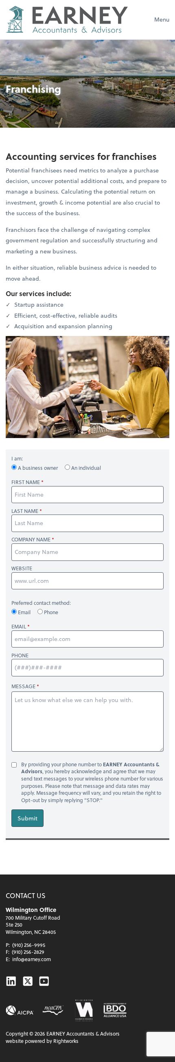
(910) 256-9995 (28, 945)
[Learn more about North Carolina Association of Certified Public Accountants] (52, 1010)
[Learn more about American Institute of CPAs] (20, 1010)
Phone (50, 612)
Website (21, 568)
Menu (161, 19)
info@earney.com (31, 959)
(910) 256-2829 (28, 951)
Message (23, 686)
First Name (25, 482)
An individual (85, 467)
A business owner (38, 467)
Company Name (30, 539)
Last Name (24, 511)
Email (24, 612)
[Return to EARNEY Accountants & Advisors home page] (67, 19)
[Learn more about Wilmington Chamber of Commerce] (83, 1010)
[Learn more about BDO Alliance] (114, 1010)
